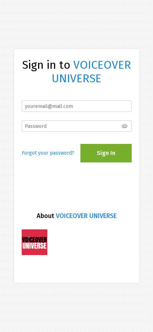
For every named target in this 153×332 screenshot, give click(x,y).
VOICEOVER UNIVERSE (86, 216)
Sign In (106, 153)
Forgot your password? (48, 153)
